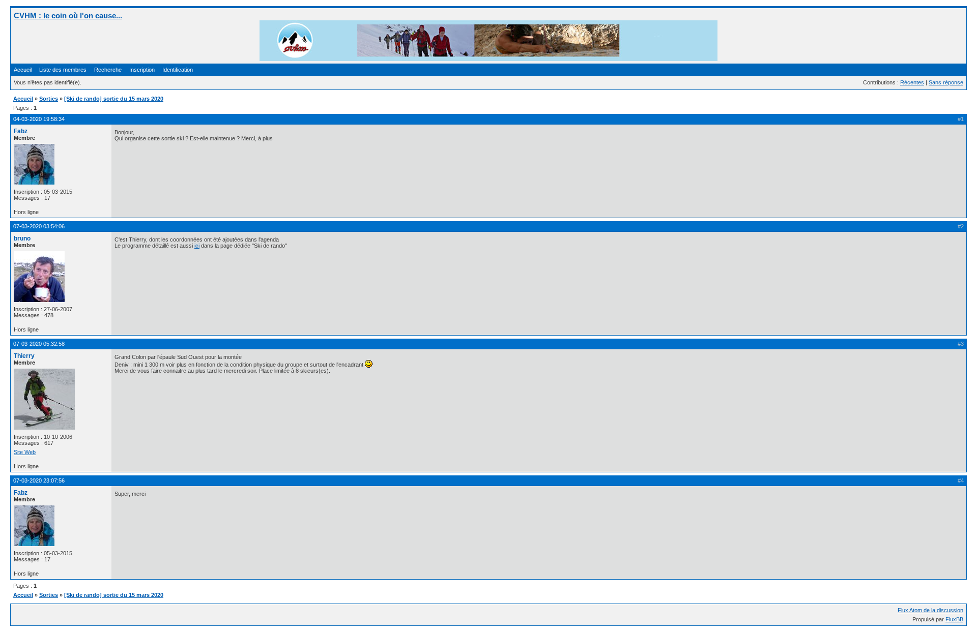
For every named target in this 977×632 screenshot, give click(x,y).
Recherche (108, 70)
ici (196, 246)
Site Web (25, 452)
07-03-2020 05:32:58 (39, 344)
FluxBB (954, 619)
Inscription (142, 70)
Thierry (24, 355)
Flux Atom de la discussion (930, 610)
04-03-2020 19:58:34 (39, 119)
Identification (177, 70)
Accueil (23, 70)
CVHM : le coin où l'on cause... (68, 15)
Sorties (48, 99)
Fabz (20, 131)
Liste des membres (63, 70)
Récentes (912, 82)
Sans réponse (946, 82)
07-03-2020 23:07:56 (39, 480)
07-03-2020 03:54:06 (39, 226)
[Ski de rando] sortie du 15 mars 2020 (113, 99)
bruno (22, 238)
